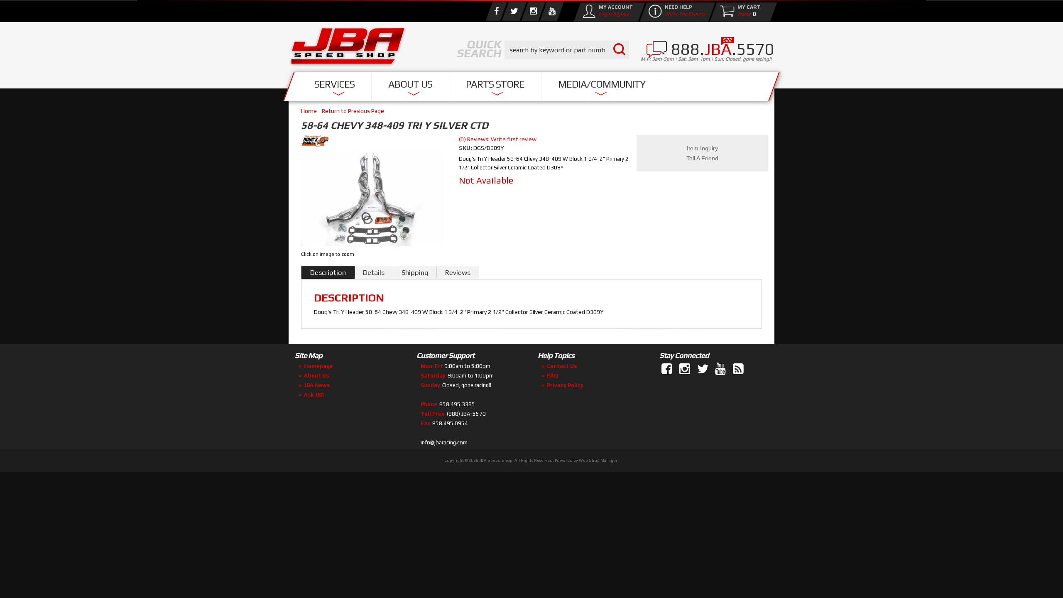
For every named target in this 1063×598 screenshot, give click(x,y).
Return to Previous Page (353, 111)
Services (334, 84)
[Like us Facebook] (496, 11)
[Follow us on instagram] (533, 11)
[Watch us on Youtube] (552, 11)
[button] (567, 50)
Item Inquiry (702, 148)
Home (309, 111)
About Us (410, 84)
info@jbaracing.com (444, 442)
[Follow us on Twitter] (514, 11)
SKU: (466, 148)
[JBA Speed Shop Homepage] (348, 48)
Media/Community (601, 84)
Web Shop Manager (598, 460)
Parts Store (495, 84)
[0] (742, 13)
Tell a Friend (702, 158)
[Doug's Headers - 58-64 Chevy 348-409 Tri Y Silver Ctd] (373, 142)
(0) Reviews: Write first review (497, 139)
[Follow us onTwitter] (703, 369)
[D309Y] (372, 200)
